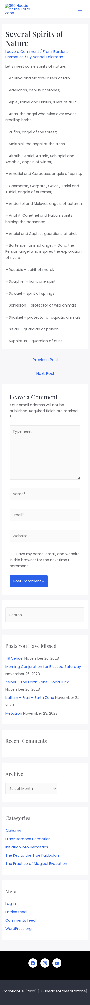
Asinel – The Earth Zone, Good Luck (37, 682)
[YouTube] (57, 963)
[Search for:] (45, 614)
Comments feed (21, 920)
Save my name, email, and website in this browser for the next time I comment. (45, 560)
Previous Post (45, 359)
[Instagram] (45, 963)
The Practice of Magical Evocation (36, 863)
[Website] (45, 536)
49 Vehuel (15, 658)
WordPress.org (19, 928)
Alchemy (13, 830)
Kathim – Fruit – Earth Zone (30, 697)
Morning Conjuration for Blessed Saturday (43, 666)
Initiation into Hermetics (27, 847)
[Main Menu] (80, 9)
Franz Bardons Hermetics (28, 838)
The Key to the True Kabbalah (32, 855)
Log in (11, 903)
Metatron (14, 713)
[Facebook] (33, 963)
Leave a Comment (22, 51)
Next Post (45, 373)
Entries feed (16, 911)
